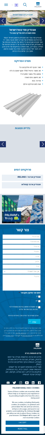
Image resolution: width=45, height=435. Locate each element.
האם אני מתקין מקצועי (29, 293)
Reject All (22, 429)
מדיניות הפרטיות (27, 336)
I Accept (22, 423)
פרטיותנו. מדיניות (21, 333)
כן (37, 296)
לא (37, 301)
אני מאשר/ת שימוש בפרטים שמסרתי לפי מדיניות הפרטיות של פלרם (23, 308)
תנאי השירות (10, 336)
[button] (24, 24)
